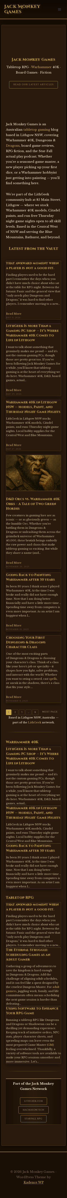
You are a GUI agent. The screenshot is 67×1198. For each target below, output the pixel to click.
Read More (13, 313)
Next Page (50, 711)
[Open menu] (59, 9)
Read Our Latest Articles (33, 84)
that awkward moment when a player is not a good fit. (32, 265)
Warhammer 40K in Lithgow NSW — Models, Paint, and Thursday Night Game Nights (33, 407)
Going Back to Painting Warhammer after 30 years (30, 577)
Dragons (13, 146)
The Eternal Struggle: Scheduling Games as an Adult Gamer (28, 955)
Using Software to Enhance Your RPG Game (32, 1010)
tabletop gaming (36, 130)
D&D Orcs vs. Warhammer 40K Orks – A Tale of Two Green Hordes (33, 504)
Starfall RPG (33, 1118)
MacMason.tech (33, 1109)
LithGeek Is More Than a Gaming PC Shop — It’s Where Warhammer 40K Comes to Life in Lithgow (32, 333)
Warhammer (41, 67)
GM (50, 1044)
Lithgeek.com (33, 1101)
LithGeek (34, 722)
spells (53, 678)
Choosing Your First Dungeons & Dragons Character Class (26, 642)
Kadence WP (34, 1182)
